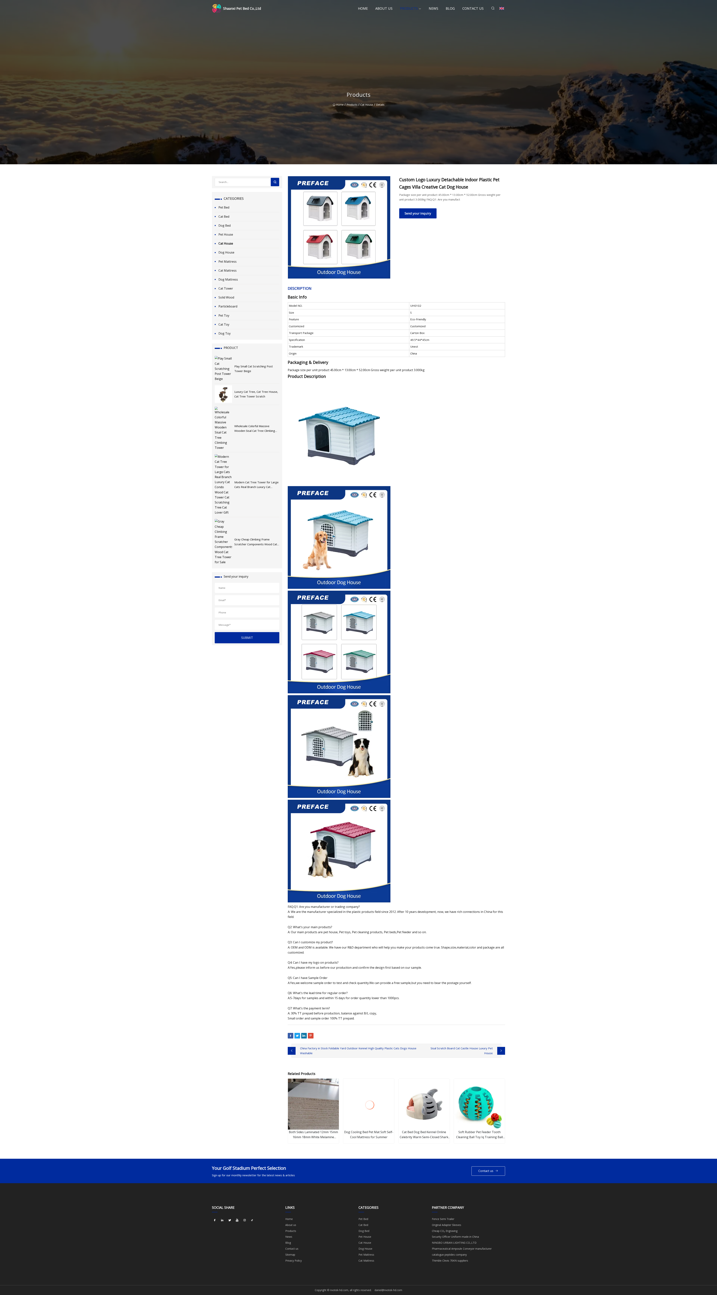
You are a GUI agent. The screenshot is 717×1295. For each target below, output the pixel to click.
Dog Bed (224, 225)
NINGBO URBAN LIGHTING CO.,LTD (454, 1242)
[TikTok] (252, 1220)
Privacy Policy (293, 1260)
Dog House (226, 252)
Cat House (366, 104)
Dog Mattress (228, 279)
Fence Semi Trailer (443, 1219)
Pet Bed (223, 207)
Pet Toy (223, 315)
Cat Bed (223, 216)
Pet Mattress (227, 261)
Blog (450, 8)
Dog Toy (224, 333)
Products (409, 8)
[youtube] (237, 1220)
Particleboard (227, 306)
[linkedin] (222, 1220)
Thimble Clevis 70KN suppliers (450, 1260)
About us (383, 8)
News (433, 8)
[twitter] (229, 1220)
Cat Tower (225, 288)
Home (363, 8)
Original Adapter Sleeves (446, 1225)
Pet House (225, 234)
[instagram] (244, 1220)
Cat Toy (223, 324)
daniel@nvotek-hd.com (388, 1290)
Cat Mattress (227, 270)
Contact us (473, 8)
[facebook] (215, 1220)
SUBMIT (247, 638)
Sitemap (290, 1254)
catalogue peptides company (449, 1254)
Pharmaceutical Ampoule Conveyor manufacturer (462, 1248)
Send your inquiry (418, 213)
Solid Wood (226, 297)
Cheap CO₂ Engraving (444, 1231)
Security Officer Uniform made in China (455, 1236)
